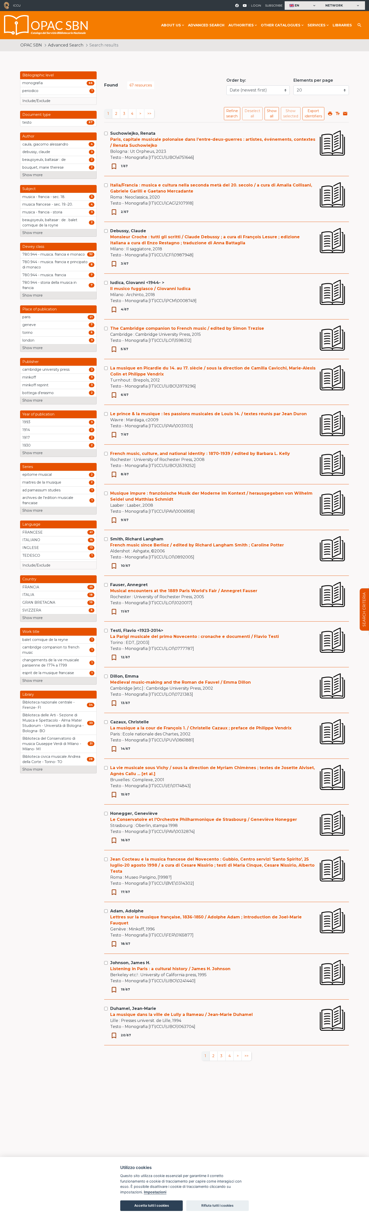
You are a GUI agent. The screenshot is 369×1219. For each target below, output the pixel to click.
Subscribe (274, 5)
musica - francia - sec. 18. (43, 197)
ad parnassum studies (41, 490)
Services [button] (317, 25)
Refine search (232, 113)
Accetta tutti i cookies (151, 1205)
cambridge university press (46, 369)
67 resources (141, 85)
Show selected (290, 113)
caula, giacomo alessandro (45, 144)
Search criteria (364, 609)
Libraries (342, 25)
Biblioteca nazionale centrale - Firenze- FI (48, 705)
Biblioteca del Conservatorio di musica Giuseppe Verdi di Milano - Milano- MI (51, 743)
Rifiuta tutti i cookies (217, 1205)
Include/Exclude (36, 101)
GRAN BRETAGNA (38, 602)
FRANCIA (30, 587)
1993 (26, 422)
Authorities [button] (241, 25)
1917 (26, 437)
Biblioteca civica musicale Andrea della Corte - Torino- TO (51, 759)
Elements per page (313, 80)
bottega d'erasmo (38, 393)
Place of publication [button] (39, 309)
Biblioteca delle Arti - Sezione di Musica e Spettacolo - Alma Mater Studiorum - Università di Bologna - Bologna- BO (53, 723)
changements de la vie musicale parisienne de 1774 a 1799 (50, 663)
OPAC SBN (31, 45)
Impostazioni (155, 1192)
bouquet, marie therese (43, 167)
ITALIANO (31, 540)
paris (26, 317)
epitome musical (37, 474)
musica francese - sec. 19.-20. (47, 204)
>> (149, 113)
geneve (29, 324)
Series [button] (27, 466)
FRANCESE (32, 532)
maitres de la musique (41, 482)
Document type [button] (36, 114)
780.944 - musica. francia (44, 275)
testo (27, 122)
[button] (303, 5)
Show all (272, 113)
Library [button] (28, 694)
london (28, 340)
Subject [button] (29, 188)
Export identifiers (313, 113)
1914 (26, 430)
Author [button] (28, 136)
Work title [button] (30, 631)
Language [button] (31, 524)
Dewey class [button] (33, 246)
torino (27, 332)
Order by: (236, 80)
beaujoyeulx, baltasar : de (44, 159)
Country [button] (29, 579)
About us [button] (171, 25)
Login (256, 5)
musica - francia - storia (42, 212)
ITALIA (28, 594)
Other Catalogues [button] (280, 25)
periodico (30, 90)
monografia (32, 83)
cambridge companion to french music (50, 650)
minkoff (29, 377)
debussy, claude (36, 152)
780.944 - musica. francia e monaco (53, 254)
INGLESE (30, 547)
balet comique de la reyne (45, 639)
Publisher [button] (30, 361)
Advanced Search (206, 25)
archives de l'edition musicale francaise (47, 500)
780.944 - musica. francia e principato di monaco (55, 264)
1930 (26, 445)
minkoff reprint (35, 385)
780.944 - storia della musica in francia (49, 285)
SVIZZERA (31, 610)
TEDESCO (31, 555)
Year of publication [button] (38, 414)
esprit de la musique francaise (48, 673)
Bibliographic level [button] (38, 75)
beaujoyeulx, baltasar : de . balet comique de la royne (49, 222)
